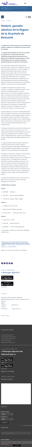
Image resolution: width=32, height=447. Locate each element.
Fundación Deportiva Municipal (8, 336)
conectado (9, 250)
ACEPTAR (17, 445)
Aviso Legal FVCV (5, 349)
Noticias (6, 8)
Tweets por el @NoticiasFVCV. (8, 270)
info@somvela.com (16, 308)
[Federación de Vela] (9, 3)
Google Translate (27, 425)
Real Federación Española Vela (8, 342)
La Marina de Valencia (6, 340)
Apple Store (4, 280)
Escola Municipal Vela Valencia (8, 338)
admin (4, 20)
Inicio (2, 8)
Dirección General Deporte (7, 335)
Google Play (4, 286)
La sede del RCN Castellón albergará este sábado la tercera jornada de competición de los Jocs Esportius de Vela (15, 241)
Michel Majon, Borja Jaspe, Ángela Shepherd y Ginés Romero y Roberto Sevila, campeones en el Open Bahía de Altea (16, 243)
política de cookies (5, 444)
